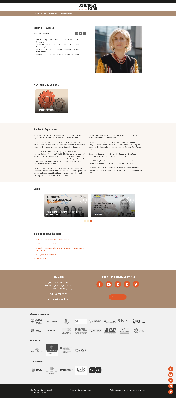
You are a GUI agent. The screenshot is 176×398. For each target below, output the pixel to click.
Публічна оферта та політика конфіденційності (128, 390)
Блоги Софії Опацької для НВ (45, 244)
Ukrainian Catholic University (81, 390)
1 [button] (85, 221)
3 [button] (91, 221)
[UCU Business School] (88, 7)
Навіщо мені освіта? (41, 259)
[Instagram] (170, 380)
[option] (52, 101)
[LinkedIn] (170, 386)
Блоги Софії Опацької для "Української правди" (51, 240)
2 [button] (88, 221)
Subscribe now (117, 297)
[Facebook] (170, 368)
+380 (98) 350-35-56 (58, 294)
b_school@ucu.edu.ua (58, 299)
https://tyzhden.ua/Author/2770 (46, 255)
